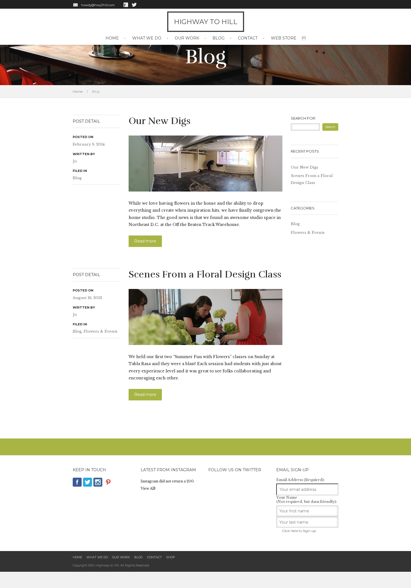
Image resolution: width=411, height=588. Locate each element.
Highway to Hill (205, 22)
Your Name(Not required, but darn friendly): (306, 499)
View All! (148, 488)
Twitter (134, 5)
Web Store (283, 38)
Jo (75, 161)
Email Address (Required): (300, 480)
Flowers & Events (100, 331)
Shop (170, 557)
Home (112, 38)
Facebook (126, 5)
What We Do (146, 38)
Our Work (187, 38)
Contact (248, 38)
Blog (218, 38)
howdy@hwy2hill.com (98, 5)
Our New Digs (159, 121)
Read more (145, 241)
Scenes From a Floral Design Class (205, 274)
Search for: (303, 118)
